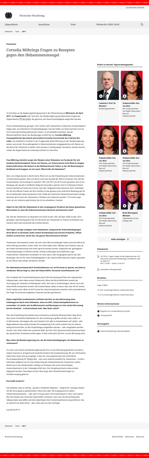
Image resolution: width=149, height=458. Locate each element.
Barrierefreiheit (117, 437)
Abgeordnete (11, 24)
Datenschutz (129, 437)
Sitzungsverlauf (106, 315)
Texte (73, 24)
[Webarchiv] (24, 15)
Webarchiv (8, 31)
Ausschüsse (44, 24)
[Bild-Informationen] (115, 96)
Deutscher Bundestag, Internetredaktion (115, 331)
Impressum (140, 437)
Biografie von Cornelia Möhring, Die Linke (115, 311)
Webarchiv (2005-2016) (107, 24)
